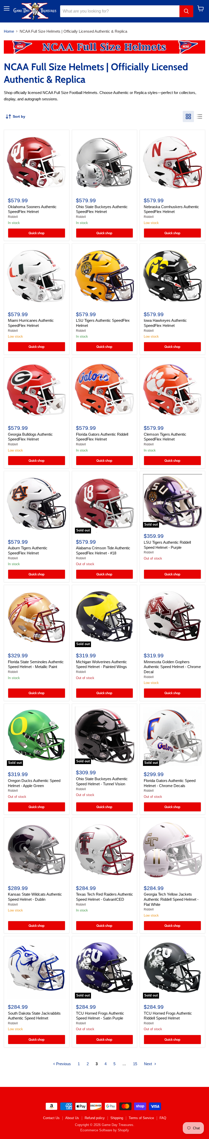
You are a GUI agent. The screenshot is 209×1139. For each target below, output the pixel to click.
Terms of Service (141, 1118)
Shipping (116, 1118)
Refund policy (95, 1118)
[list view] (199, 116)
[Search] (186, 11)
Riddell (13, 217)
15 (135, 1064)
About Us (72, 1118)
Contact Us (51, 1118)
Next (148, 1064)
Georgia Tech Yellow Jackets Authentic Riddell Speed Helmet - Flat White (171, 899)
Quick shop (37, 233)
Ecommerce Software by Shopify (104, 1130)
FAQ (163, 1118)
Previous (63, 1064)
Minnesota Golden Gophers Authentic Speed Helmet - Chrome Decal (172, 667)
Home (9, 31)
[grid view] (188, 116)
